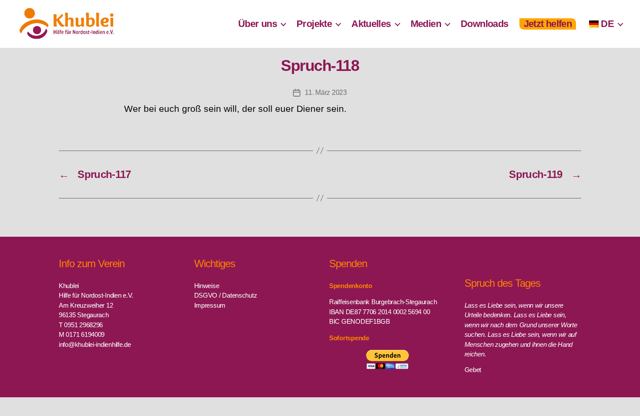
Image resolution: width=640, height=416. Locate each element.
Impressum (210, 305)
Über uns (257, 23)
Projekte (314, 23)
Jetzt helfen (548, 23)
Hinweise (206, 285)
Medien (426, 23)
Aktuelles (371, 23)
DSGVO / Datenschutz (225, 295)
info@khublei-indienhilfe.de (95, 344)
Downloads (485, 23)
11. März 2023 (326, 92)
